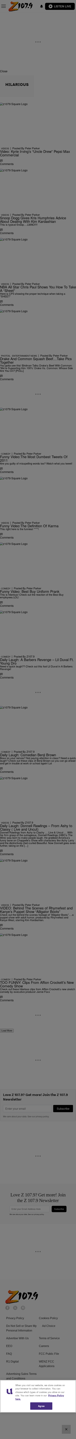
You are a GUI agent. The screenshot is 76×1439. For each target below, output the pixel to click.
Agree (41, 1406)
